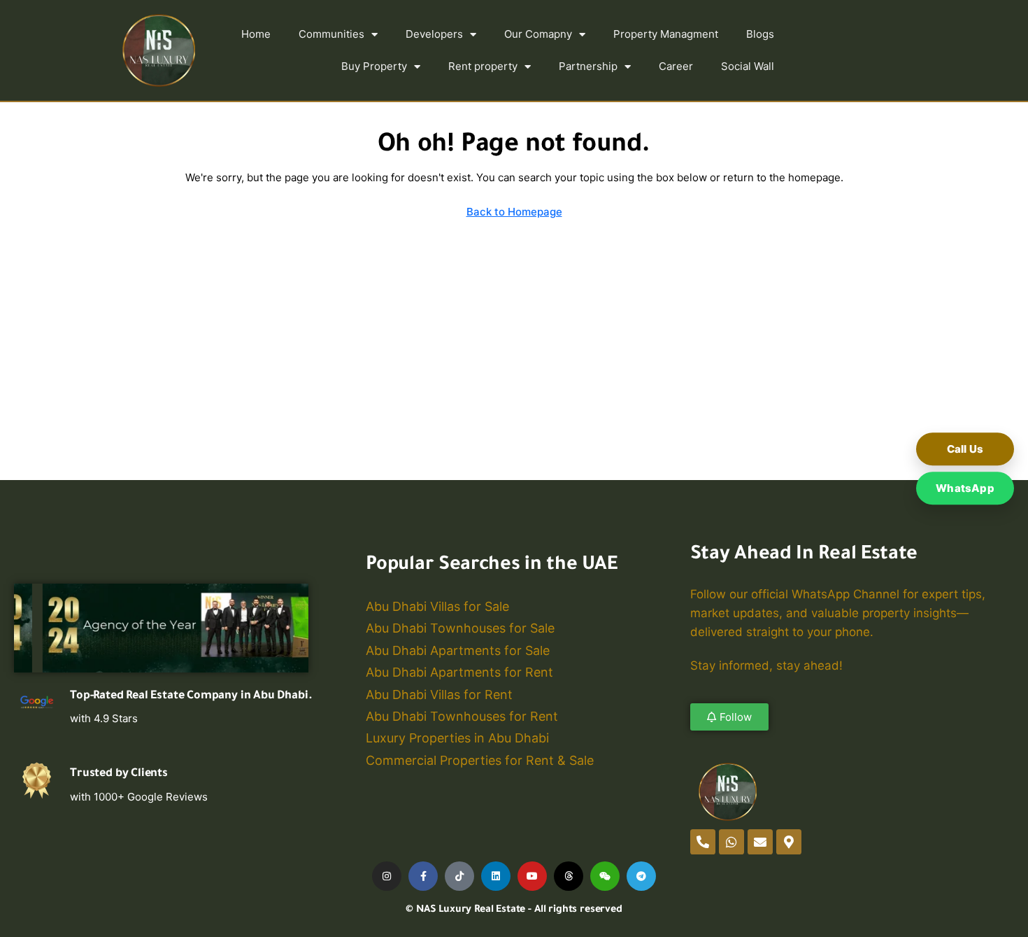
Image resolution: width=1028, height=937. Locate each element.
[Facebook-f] (423, 876)
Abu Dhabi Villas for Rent (439, 694)
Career (676, 66)
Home (256, 34)
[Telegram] (641, 876)
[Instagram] (386, 876)
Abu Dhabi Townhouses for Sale (460, 628)
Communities (331, 34)
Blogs (760, 34)
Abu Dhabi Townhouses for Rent (462, 716)
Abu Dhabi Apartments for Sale (458, 650)
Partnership (588, 66)
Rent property (482, 66)
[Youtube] (532, 876)
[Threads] (568, 876)
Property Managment (665, 34)
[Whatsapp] (731, 841)
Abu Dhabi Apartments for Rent (459, 672)
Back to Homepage (514, 211)
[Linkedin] (496, 876)
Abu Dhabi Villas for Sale (437, 606)
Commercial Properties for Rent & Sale (480, 760)
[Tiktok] (459, 876)
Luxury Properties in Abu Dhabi (457, 738)
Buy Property (374, 66)
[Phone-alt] (702, 841)
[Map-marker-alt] (788, 841)
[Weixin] (605, 876)
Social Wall (747, 66)
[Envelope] (760, 841)
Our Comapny (538, 34)
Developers (434, 34)
